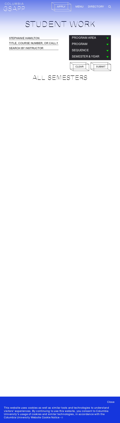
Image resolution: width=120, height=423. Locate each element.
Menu (79, 6)
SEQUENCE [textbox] (80, 50)
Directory (96, 6)
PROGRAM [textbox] (80, 44)
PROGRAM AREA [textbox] (84, 38)
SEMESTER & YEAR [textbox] (85, 56)
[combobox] (90, 38)
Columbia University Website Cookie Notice (32, 417)
